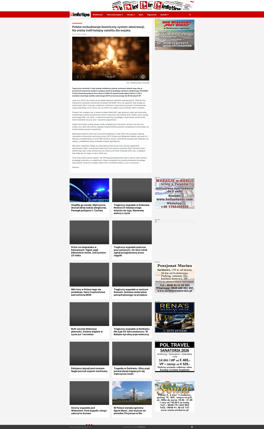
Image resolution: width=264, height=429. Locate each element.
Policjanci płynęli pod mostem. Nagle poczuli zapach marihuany (89, 369)
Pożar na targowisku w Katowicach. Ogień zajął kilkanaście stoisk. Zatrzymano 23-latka (88, 251)
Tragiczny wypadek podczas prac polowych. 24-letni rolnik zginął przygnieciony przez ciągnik (130, 251)
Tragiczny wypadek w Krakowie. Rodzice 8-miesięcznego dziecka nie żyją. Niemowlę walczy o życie (132, 209)
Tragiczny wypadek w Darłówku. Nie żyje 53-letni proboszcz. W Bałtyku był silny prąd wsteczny (132, 332)
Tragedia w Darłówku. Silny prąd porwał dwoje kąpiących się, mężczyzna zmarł (132, 371)
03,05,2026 (76, 34)
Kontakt (163, 15)
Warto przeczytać (114, 15)
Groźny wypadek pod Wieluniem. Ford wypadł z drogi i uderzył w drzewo (89, 410)
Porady (130, 15)
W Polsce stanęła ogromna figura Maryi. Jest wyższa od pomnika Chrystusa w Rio (130, 410)
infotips (84, 34)
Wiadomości (98, 15)
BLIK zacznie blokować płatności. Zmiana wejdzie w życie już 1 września (87, 332)
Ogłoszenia (151, 15)
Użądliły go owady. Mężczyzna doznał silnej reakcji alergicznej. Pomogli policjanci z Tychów (89, 208)
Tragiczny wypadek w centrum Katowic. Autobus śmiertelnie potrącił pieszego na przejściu (131, 292)
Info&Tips (141, 427)
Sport (141, 15)
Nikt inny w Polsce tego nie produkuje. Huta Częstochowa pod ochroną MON (88, 292)
